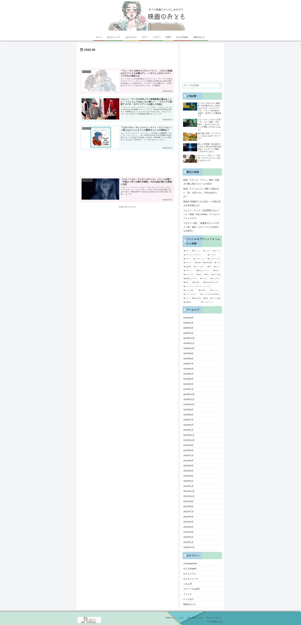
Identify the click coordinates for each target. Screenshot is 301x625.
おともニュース (190, 579)
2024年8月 (188, 358)
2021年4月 (188, 527)
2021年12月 (189, 491)
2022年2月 (188, 481)
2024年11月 (188, 343)
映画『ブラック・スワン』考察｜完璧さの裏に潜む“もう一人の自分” (201, 182)
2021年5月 (188, 522)
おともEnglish (190, 568)
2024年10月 (189, 348)
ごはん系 (187, 584)
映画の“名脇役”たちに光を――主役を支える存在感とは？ (202, 203)
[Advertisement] (127, 59)
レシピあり (188, 599)
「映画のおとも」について (174, 618)
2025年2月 (188, 333)
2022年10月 (189, 440)
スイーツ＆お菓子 (191, 589)
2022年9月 (188, 445)
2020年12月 (189, 547)
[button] (220, 85)
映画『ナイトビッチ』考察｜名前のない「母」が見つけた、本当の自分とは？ (201, 193)
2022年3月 (188, 476)
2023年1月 (188, 430)
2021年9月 (188, 501)
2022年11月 (188, 435)
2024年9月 (188, 353)
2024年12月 (189, 338)
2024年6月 (188, 369)
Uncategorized (190, 563)
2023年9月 (188, 409)
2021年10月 (189, 496)
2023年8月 (188, 414)
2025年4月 (188, 323)
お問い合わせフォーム (195, 618)
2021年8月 (188, 506)
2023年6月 (188, 425)
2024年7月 (188, 363)
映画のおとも (189, 604)
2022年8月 (188, 450)
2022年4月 (188, 471)
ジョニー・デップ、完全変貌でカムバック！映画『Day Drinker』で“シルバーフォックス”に (202, 214)
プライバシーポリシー (214, 618)
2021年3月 (188, 532)
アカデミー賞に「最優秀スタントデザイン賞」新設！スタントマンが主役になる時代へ (201, 227)
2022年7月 (188, 455)
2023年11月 (188, 399)
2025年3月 (188, 328)
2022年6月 (188, 460)
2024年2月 (188, 384)
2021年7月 (188, 511)
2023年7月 (188, 420)
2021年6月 (188, 517)
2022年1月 (188, 486)
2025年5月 (188, 318)
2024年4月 (188, 374)
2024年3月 (188, 379)
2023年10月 (189, 404)
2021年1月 (188, 542)
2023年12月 (189, 394)
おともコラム (189, 573)
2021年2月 (188, 537)
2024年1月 (188, 389)
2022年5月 (188, 466)
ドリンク (187, 594)
